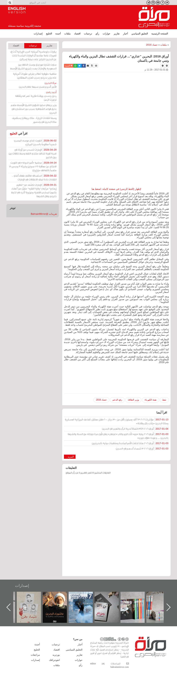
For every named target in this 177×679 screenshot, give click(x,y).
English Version (16, 10)
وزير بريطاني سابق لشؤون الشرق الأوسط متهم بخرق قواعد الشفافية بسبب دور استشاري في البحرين (34, 108)
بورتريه (56, 654)
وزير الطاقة (133, 399)
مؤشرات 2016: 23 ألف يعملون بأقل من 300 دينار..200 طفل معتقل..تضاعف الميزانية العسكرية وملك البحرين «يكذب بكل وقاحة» (116, 421)
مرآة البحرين (154, 17)
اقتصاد (77, 33)
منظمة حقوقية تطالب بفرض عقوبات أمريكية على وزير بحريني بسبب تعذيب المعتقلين (35, 75)
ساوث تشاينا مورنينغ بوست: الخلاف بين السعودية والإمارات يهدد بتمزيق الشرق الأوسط (33, 66)
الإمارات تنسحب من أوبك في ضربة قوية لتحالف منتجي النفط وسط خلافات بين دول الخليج (33, 153)
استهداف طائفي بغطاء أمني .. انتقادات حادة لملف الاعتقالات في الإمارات (34, 177)
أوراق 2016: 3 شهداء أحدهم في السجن (142, 448)
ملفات (67, 33)
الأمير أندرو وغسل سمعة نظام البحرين (38, 85)
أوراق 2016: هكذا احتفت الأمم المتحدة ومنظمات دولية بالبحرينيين (130, 443)
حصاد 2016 (152, 44)
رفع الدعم (117, 399)
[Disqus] (116, 527)
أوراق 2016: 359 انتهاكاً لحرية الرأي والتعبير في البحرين (135, 428)
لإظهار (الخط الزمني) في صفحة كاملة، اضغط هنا (116, 189)
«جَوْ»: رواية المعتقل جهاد (32, 597)
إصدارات (38, 33)
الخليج (49, 33)
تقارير (117, 33)
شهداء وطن (58, 595)
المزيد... (70, 456)
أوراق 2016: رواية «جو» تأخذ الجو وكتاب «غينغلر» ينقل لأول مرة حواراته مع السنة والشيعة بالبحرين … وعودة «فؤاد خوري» (117, 436)
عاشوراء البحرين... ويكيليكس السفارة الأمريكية (84, 599)
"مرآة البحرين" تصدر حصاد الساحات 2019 (161, 599)
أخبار (125, 33)
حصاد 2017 (110, 595)
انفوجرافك (54, 660)
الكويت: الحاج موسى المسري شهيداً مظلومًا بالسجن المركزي (35, 142)
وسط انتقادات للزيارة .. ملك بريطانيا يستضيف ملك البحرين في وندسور (34, 120)
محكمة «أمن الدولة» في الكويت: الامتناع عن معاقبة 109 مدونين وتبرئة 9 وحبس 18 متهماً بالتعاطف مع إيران (33, 166)
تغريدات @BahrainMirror (44, 213)
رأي (97, 33)
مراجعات (35, 654)
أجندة (58, 33)
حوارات (106, 33)
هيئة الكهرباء (150, 399)
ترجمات (88, 33)
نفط (164, 399)
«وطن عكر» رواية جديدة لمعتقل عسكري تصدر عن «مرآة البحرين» (136, 601)
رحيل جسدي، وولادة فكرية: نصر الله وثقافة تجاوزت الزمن (36, 95)
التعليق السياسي (139, 33)
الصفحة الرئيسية (159, 33)
